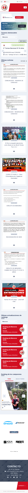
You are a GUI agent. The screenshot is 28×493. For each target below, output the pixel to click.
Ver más (23, 61)
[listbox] (18, 45)
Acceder (18, 17)
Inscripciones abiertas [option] (18, 45)
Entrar (20, 1)
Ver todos (23, 41)
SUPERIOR (21, 467)
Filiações (21, 26)
